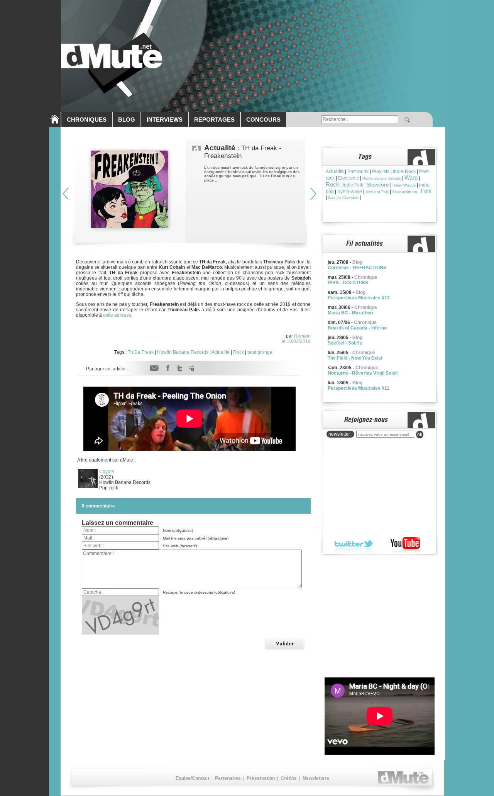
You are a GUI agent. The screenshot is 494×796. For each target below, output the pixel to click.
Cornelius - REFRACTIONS (357, 267)
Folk (426, 191)
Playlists (380, 171)
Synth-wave (349, 191)
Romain (302, 336)
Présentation (261, 778)
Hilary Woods (404, 185)
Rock (238, 352)
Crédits (289, 778)
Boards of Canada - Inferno (357, 328)
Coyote (106, 471)
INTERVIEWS (165, 119)
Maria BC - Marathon (350, 313)
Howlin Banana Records (182, 352)
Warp (411, 177)
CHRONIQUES (87, 119)
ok (419, 434)
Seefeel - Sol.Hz (345, 343)
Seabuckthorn (404, 192)
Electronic (348, 178)
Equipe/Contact (192, 778)
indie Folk (353, 185)
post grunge (259, 352)
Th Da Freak (141, 352)
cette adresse (117, 315)
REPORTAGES (214, 119)
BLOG (126, 119)
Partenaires (228, 778)
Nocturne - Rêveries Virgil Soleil (363, 373)
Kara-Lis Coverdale (343, 198)
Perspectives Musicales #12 (359, 297)
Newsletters (316, 778)
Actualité (220, 352)
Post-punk (358, 171)
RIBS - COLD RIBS (348, 282)
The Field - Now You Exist (355, 358)
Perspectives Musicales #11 (358, 388)
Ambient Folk (377, 192)
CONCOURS (263, 119)
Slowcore (378, 185)
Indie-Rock (404, 171)
